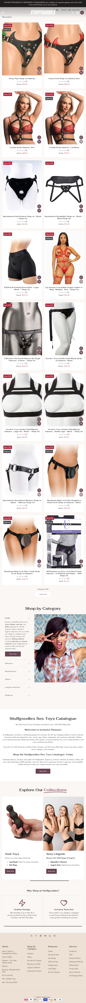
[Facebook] (36, 935)
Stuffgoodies (46, 997)
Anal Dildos (52, 969)
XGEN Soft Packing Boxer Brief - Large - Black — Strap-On (22, 288)
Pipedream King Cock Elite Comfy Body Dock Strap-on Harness (22, 572)
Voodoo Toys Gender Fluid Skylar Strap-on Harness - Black (64, 359)
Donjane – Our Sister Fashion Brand (9, 961)
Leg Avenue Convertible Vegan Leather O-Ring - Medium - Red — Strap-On (64, 288)
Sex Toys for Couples (34, 960)
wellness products (18, 639)
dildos (7, 627)
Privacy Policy (73, 969)
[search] (72, 12)
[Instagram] (40, 935)
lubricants (15, 641)
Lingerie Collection (33, 967)
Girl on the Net (7, 975)
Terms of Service (74, 972)
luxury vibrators (10, 624)
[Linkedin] (50, 935)
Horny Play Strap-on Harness (22, 78)
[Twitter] (31, 935)
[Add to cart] (81, 73)
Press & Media (7, 957)
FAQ (70, 955)
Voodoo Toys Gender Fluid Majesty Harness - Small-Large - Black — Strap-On (64, 430)
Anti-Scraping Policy (76, 976)
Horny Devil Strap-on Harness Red (64, 78)
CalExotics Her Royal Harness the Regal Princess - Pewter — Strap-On (22, 359)
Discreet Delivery (75, 958)
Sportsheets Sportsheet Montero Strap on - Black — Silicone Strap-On (22, 501)
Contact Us (73, 951)
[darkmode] (82, 12)
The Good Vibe (53, 955)
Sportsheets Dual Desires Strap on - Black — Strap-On (22, 217)
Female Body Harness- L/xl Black (64, 147)
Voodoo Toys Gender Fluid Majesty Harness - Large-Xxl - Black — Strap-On (22, 430)
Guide (50, 951)
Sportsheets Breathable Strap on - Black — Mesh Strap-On (64, 217)
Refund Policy (74, 965)
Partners (4, 966)
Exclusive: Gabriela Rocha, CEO (11, 971)
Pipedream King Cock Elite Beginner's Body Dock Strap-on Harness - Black (64, 501)
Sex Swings (52, 958)
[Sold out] (39, 73)
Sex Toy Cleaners (54, 972)
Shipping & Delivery (76, 962)
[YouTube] (45, 935)
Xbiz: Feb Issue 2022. (10, 982)
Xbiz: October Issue (9, 979)
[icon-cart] (77, 12)
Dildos (29, 957)
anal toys (19, 624)
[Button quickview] (39, 68)
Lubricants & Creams (34, 971)
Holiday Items (53, 965)
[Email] (54, 935)
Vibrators (30, 954)
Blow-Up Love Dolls (33, 964)
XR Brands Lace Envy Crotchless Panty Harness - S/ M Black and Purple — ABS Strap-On (64, 573)
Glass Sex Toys (53, 962)
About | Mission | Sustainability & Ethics (9, 952)
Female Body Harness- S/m (22, 147)
